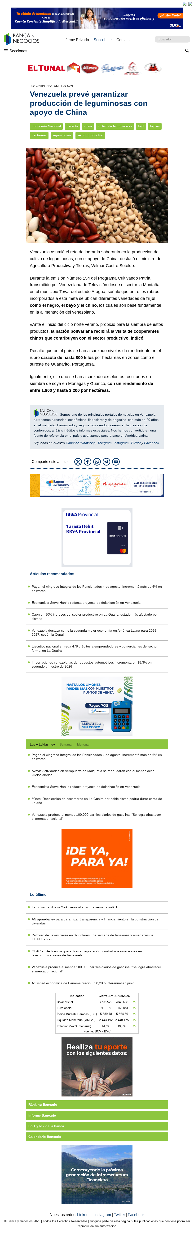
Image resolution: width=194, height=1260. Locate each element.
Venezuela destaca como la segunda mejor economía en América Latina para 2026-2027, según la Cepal (95, 632)
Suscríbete (103, 40)
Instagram (121, 443)
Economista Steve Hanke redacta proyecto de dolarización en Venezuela (86, 602)
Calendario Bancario (44, 1137)
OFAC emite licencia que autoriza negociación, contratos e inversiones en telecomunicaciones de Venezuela (87, 953)
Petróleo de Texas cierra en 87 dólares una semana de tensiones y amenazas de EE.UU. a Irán (92, 937)
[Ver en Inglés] (184, 4)
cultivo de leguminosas (115, 126)
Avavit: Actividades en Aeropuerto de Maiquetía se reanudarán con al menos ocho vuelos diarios (93, 773)
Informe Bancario (42, 1115)
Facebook (151, 443)
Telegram (104, 443)
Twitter (136, 443)
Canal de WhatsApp (81, 443)
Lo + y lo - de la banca (46, 1126)
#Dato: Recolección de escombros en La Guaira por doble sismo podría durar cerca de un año (97, 801)
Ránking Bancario (42, 1104)
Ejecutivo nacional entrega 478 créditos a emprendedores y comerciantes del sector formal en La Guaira (95, 648)
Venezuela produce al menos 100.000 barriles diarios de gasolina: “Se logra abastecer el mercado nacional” (96, 816)
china (88, 126)
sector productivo (90, 135)
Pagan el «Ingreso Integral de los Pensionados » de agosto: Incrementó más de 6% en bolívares (97, 588)
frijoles (155, 126)
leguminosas (62, 135)
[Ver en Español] (190, 4)
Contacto (124, 40)
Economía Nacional (46, 126)
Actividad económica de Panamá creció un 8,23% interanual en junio (83, 983)
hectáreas (39, 135)
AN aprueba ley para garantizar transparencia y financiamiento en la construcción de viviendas (95, 921)
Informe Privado (75, 40)
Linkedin (85, 1215)
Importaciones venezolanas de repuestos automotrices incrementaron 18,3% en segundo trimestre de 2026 (92, 664)
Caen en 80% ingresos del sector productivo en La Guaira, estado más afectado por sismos (95, 616)
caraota (72, 126)
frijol (141, 126)
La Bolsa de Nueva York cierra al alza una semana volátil (74, 907)
